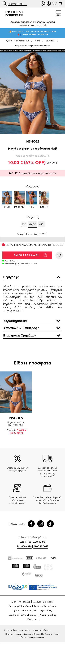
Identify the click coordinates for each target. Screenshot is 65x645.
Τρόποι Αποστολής (20, 602)
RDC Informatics (25, 634)
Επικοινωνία (33, 619)
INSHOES (32, 141)
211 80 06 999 (43, 3)
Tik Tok (50, 523)
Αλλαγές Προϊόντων (43, 602)
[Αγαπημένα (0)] (54, 3)
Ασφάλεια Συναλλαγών (45, 606)
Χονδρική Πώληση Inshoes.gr (23, 615)
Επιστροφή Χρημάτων (20, 606)
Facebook (31, 523)
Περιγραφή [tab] (11, 277)
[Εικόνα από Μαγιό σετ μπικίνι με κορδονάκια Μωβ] (32, 92)
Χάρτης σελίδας (48, 615)
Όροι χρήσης (25, 630)
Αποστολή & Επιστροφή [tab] (21, 328)
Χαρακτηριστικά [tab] (15, 321)
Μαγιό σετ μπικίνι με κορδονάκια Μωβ (15, 423)
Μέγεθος (32, 217)
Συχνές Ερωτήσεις (43, 610)
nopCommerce (37, 637)
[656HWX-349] (16, 391)
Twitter (40, 523)
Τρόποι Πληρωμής (22, 610)
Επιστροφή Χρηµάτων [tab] (19, 335)
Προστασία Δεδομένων (41, 630)
